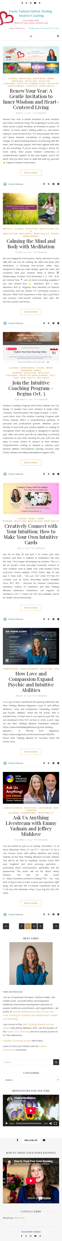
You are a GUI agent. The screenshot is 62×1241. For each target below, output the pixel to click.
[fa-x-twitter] (26, 3)
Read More (31, 172)
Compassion (10, 669)
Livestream (45, 808)
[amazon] (39, 3)
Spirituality (47, 86)
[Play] (6, 1123)
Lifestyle (31, 86)
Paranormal (28, 813)
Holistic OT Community (18, 1031)
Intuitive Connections (31, 83)
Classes (12, 78)
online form (19, 1217)
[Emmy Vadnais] (31, 19)
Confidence (27, 368)
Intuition (31, 81)
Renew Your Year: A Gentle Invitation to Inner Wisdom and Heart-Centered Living (31, 98)
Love (57, 669)
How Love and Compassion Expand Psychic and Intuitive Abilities (31, 681)
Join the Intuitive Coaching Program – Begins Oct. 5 (31, 388)
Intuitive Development (33, 375)
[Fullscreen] (55, 1123)
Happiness (39, 78)
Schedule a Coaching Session (17, 1040)
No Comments (39, 112)
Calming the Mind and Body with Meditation (31, 243)
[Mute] (50, 1123)
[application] (31, 1110)
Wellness (43, 378)
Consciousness (28, 669)
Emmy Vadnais (15, 184)
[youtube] (35, 3)
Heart (32, 518)
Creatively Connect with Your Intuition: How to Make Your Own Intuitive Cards (31, 534)
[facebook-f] (22, 3)
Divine (40, 368)
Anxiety (8, 229)
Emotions (25, 78)
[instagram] (31, 3)
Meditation (46, 229)
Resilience (25, 233)
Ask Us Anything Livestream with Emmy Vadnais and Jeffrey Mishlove (31, 825)
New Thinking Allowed (34, 810)
